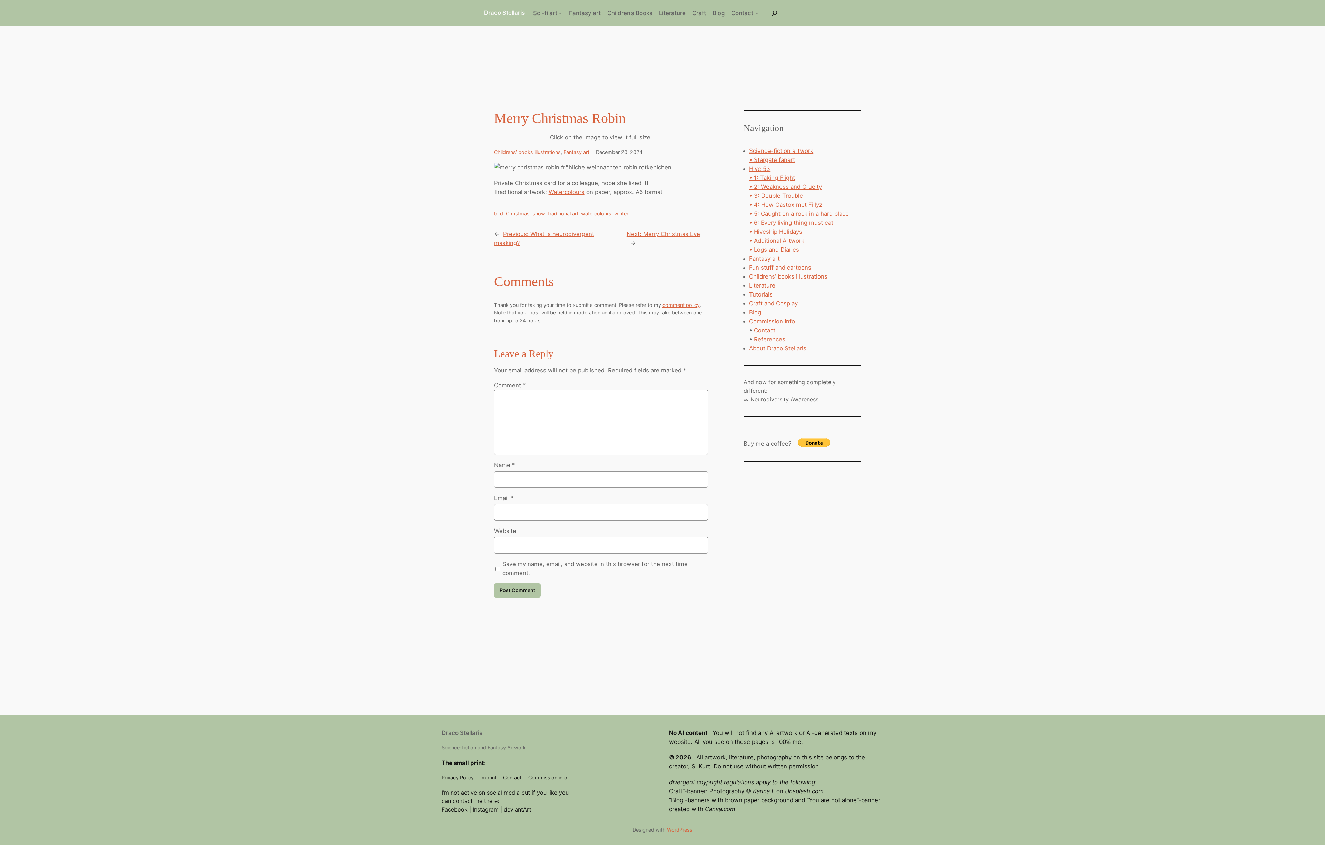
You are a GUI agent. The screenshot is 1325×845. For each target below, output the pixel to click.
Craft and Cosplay (773, 303)
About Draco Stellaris (777, 348)
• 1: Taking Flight (772, 177)
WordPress (680, 830)
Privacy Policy (458, 777)
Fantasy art (576, 152)
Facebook (455, 809)
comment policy (681, 305)
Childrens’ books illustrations (527, 152)
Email (503, 498)
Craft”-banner (687, 791)
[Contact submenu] (756, 13)
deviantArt (517, 809)
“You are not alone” (832, 800)
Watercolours (567, 191)
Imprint (488, 777)
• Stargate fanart (772, 159)
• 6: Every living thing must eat (791, 222)
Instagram (486, 809)
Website (505, 530)
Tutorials (761, 294)
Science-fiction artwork (781, 150)
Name (504, 465)
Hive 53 (759, 168)
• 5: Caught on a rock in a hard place (799, 213)
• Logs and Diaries (774, 249)
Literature (762, 285)
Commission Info (772, 321)
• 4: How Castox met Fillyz (785, 204)
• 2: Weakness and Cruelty (785, 186)
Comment (510, 385)
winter (621, 213)
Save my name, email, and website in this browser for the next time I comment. (596, 568)
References (769, 339)
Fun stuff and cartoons (780, 267)
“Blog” (677, 800)
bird (498, 213)
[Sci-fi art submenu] (560, 13)
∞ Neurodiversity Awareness (781, 399)
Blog (755, 312)
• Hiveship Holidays (775, 231)
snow (538, 213)
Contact (764, 330)
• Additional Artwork (776, 240)
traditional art (563, 213)
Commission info (547, 777)
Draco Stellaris (504, 12)
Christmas (518, 213)
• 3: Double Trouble (776, 195)
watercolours (596, 213)
